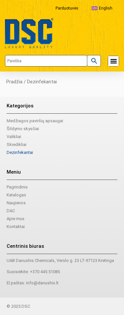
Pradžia (14, 82)
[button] (113, 61)
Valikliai (14, 136)
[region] (62, 254)
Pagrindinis (17, 187)
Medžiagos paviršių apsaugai (35, 120)
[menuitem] (102, 8)
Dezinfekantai (20, 152)
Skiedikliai (16, 144)
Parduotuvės (67, 8)
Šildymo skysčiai (23, 128)
